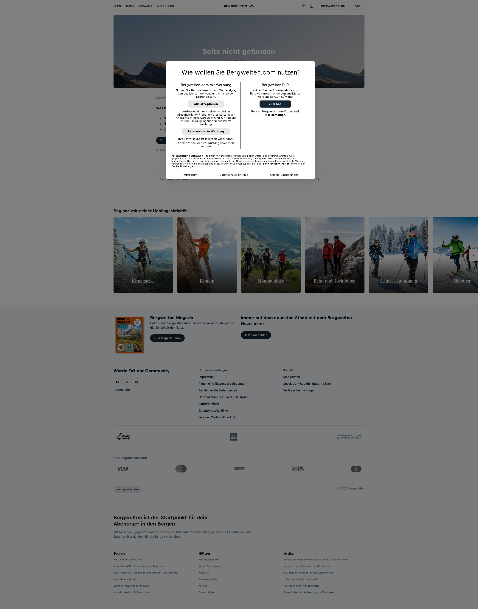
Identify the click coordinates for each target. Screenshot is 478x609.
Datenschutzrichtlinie (233, 174)
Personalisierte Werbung (206, 131)
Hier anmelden (275, 114)
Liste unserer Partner (277, 163)
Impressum (189, 174)
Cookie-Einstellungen (284, 174)
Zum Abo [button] (275, 104)
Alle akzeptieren (206, 104)
